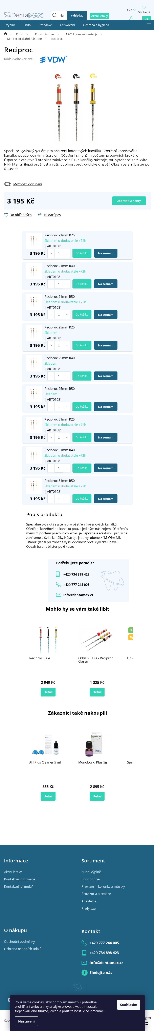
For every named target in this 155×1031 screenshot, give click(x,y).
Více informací (93, 1011)
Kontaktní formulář (18, 886)
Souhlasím (128, 1005)
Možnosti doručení (27, 184)
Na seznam (105, 253)
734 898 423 (76, 574)
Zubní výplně (91, 872)
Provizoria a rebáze (96, 894)
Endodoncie (91, 879)
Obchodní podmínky (19, 941)
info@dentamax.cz (78, 595)
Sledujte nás (101, 972)
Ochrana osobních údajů (23, 949)
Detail (48, 692)
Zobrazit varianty (129, 201)
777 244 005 (104, 942)
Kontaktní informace (19, 879)
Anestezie (89, 901)
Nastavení (26, 1021)
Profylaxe (89, 908)
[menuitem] (11, 25)
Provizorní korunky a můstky (103, 886)
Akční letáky (13, 872)
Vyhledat (77, 15)
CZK (129, 10)
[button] (66, 253)
